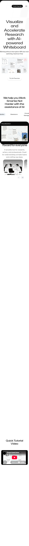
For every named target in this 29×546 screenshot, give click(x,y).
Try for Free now (14, 78)
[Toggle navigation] (26, 6)
